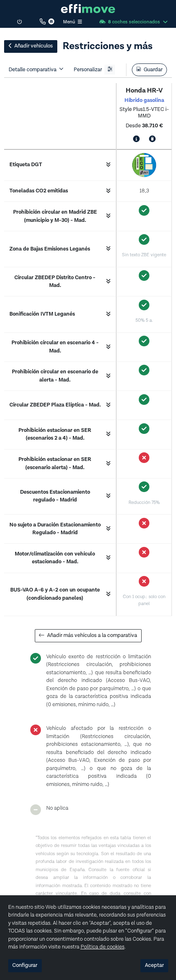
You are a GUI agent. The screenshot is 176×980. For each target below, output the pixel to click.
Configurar (24, 965)
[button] (88, 8)
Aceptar (154, 965)
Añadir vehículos (33, 46)
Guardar (153, 69)
